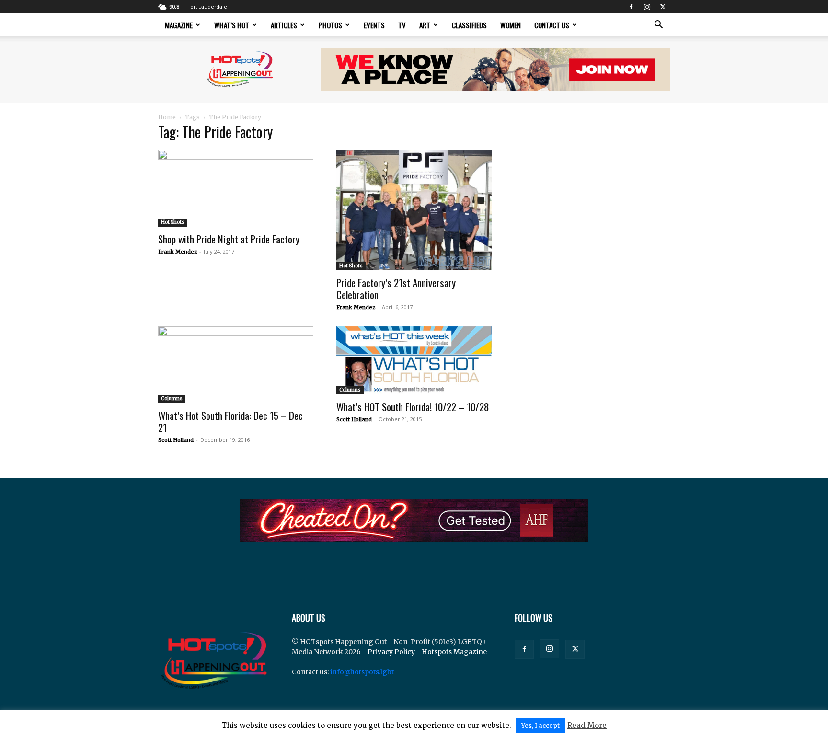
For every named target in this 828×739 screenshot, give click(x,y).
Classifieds (469, 25)
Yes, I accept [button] (540, 726)
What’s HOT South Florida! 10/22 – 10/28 (412, 406)
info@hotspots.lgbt (362, 672)
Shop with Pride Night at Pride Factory (228, 238)
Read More (587, 725)
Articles (284, 25)
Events (374, 25)
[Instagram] (647, 6)
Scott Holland (176, 440)
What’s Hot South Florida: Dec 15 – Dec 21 (230, 421)
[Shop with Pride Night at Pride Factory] (235, 188)
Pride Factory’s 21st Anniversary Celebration (396, 288)
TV (402, 25)
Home (167, 117)
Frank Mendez (177, 251)
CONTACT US (551, 25)
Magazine (179, 25)
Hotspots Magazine (454, 651)
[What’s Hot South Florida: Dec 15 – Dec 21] (235, 364)
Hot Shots (172, 222)
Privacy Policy (391, 651)
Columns (172, 398)
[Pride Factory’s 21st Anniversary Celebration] (414, 210)
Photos (330, 25)
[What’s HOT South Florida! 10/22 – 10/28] (414, 360)
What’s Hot (231, 25)
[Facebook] (631, 6)
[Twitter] (663, 6)
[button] (658, 25)
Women (510, 25)
